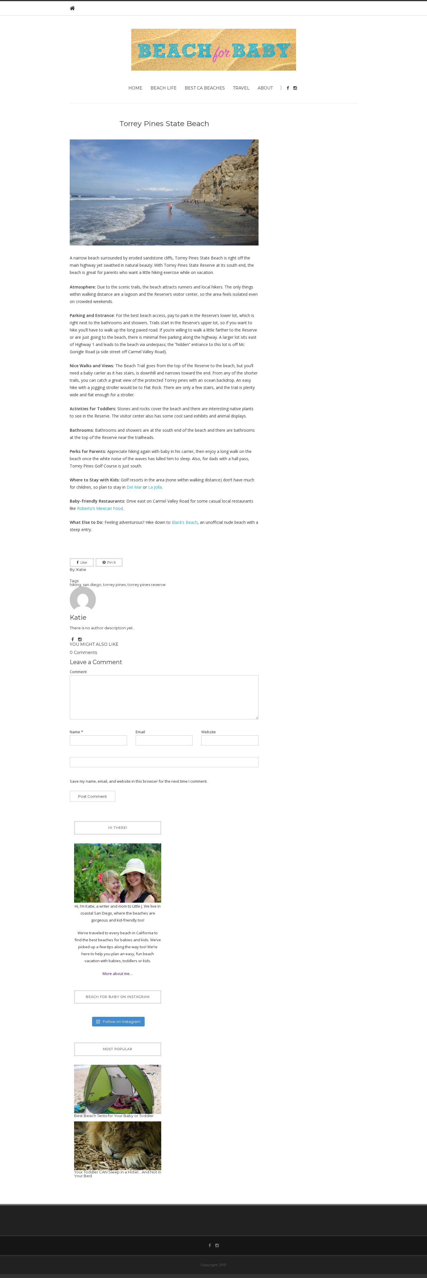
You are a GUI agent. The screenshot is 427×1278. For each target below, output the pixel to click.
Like (83, 562)
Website (208, 732)
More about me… (118, 973)
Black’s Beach (185, 522)
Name (76, 732)
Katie (81, 569)
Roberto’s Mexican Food (100, 508)
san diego (92, 584)
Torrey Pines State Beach (164, 123)
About (265, 88)
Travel (241, 88)
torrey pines (114, 584)
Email (140, 732)
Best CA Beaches (205, 88)
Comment (78, 672)
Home (135, 88)
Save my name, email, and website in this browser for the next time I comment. (138, 781)
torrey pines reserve (147, 584)
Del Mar (134, 487)
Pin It (111, 562)
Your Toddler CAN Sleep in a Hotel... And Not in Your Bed (117, 1174)
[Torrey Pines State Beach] (164, 196)
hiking (75, 584)
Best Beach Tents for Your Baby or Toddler (114, 1115)
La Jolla (155, 487)
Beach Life (163, 88)
